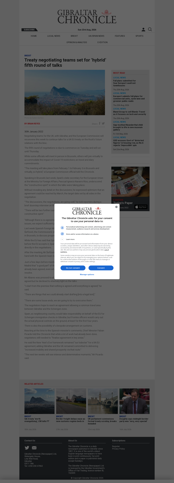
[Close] (116, 206)
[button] (87, 239)
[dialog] (87, 241)
